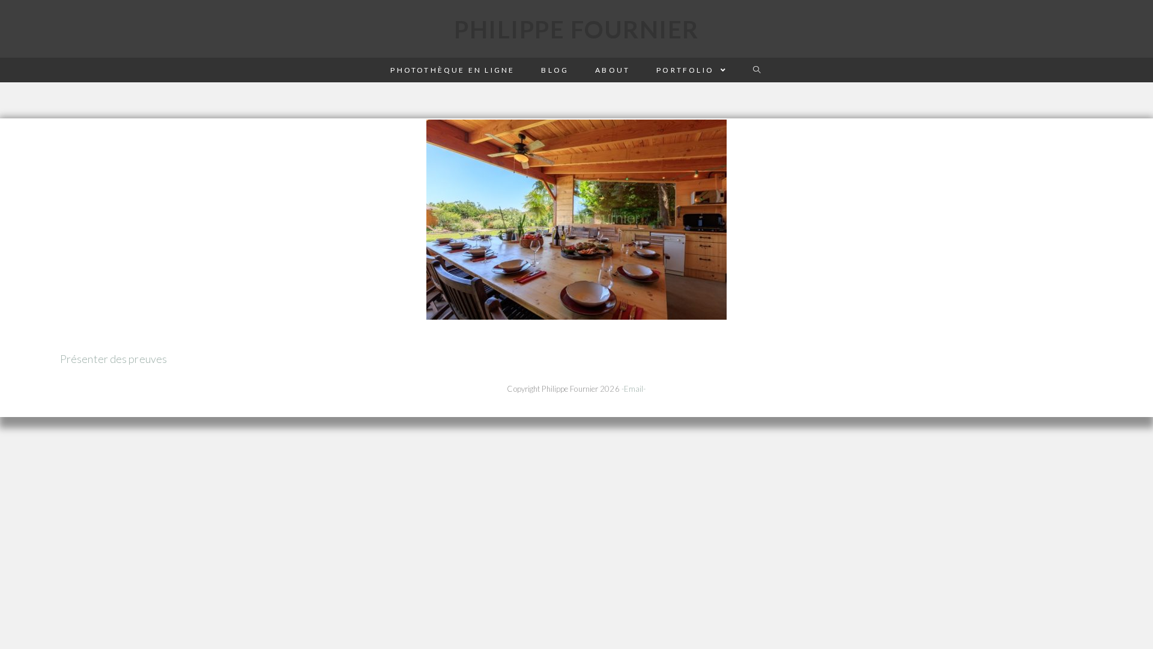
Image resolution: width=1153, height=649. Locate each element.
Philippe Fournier (576, 29)
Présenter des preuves (113, 358)
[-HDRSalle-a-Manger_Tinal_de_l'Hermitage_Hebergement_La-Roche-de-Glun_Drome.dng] (576, 220)
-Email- (634, 389)
